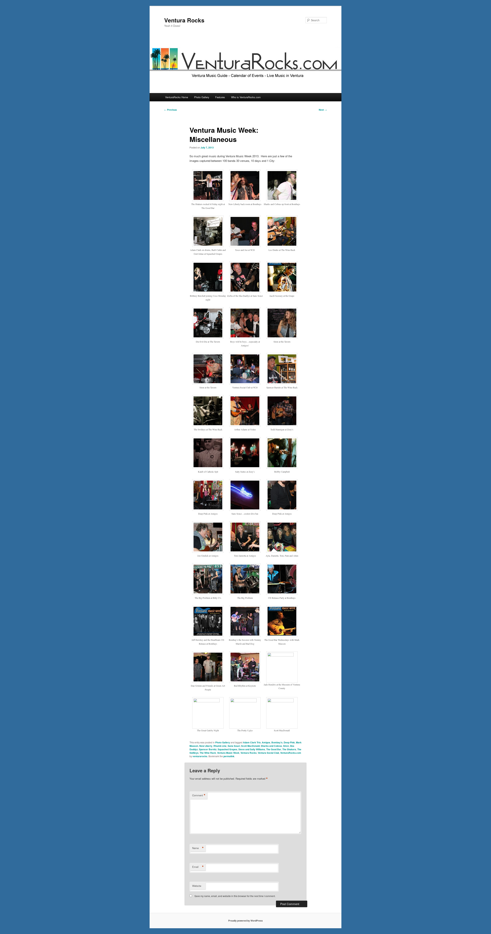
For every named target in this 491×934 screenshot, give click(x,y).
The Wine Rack (208, 752)
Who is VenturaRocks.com (246, 97)
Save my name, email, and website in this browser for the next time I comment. (234, 896)
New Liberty (205, 746)
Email (198, 867)
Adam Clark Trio (252, 742)
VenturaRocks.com (290, 752)
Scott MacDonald (250, 746)
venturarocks (200, 756)
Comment (198, 795)
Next (323, 109)
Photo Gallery (201, 97)
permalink (228, 756)
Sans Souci (234, 746)
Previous (170, 109)
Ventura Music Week (228, 752)
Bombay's (277, 742)
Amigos (266, 742)
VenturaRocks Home (176, 97)
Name (198, 848)
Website (196, 886)
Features (220, 97)
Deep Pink (289, 742)
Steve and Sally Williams (251, 749)
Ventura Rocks (184, 20)
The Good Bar (273, 749)
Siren (286, 746)
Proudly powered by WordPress (245, 920)
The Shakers (289, 749)
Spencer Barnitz (208, 749)
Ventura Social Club (268, 752)
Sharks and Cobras (271, 746)
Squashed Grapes (227, 749)
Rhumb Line (220, 746)
